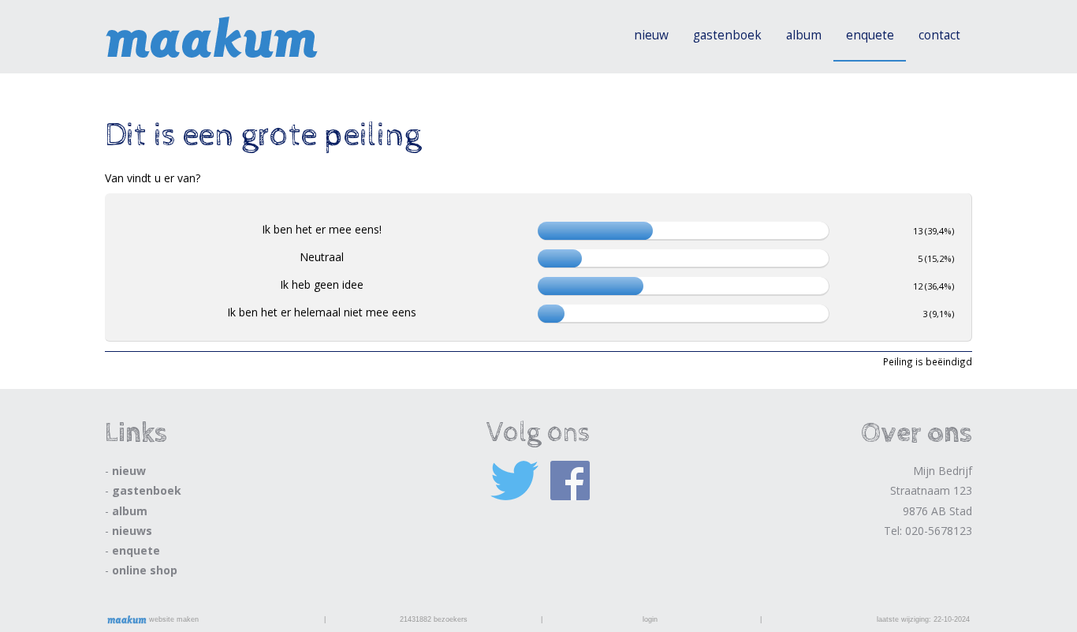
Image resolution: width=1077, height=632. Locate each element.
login (650, 619)
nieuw (651, 35)
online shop (144, 570)
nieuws (132, 530)
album (804, 35)
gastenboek (727, 35)
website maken (173, 619)
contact (939, 35)
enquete (870, 35)
